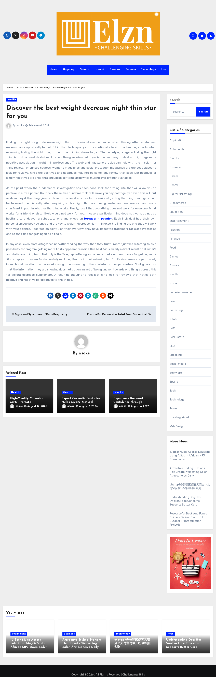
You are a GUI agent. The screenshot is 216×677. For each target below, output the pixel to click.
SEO (172, 346)
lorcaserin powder (98, 218)
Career (174, 176)
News (173, 319)
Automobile (177, 149)
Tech (173, 390)
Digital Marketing (181, 194)
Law (163, 69)
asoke (20, 125)
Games (174, 256)
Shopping (68, 69)
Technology (148, 69)
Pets (173, 328)
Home (53, 69)
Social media (178, 363)
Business (115, 69)
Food (173, 247)
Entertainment (179, 220)
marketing (176, 310)
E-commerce (178, 203)
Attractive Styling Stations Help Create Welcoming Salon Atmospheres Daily (189, 472)
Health (100, 69)
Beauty (174, 158)
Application (177, 140)
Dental (174, 185)
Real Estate (177, 337)
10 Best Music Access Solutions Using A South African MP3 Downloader (190, 455)
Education (176, 211)
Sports (174, 381)
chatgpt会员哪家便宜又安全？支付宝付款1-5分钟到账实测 (132, 643)
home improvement (182, 292)
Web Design (177, 426)
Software (176, 372)
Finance (130, 69)
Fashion (175, 229)
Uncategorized (179, 417)
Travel (174, 408)
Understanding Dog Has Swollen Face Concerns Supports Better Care (185, 501)
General (85, 69)
